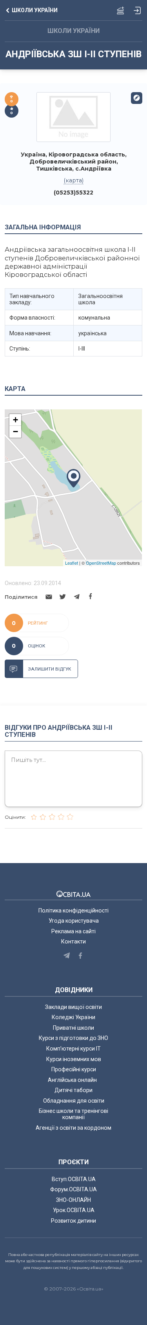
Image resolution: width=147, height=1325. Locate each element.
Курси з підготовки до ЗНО (73, 1038)
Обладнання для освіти (73, 1101)
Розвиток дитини (73, 1221)
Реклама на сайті (73, 931)
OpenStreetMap (101, 563)
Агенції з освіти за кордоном (73, 1128)
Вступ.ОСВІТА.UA (74, 1179)
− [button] (15, 431)
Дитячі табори (73, 1090)
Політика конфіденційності (73, 910)
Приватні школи (73, 1028)
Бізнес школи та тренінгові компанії (73, 1114)
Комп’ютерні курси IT (73, 1048)
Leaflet (71, 563)
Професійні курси (73, 1069)
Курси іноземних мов (73, 1059)
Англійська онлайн (73, 1080)
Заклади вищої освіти (73, 1007)
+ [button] (15, 420)
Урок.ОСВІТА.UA (73, 1210)
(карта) (73, 180)
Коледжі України (73, 1017)
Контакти (73, 941)
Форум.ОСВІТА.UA (73, 1189)
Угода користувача (74, 921)
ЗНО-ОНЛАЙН (73, 1200)
